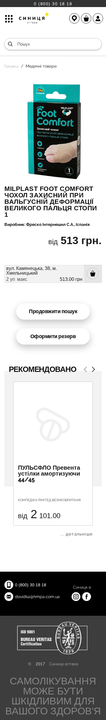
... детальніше (76, 534)
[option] (53, 459)
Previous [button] (86, 370)
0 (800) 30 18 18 (53, 3)
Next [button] (92, 370)
